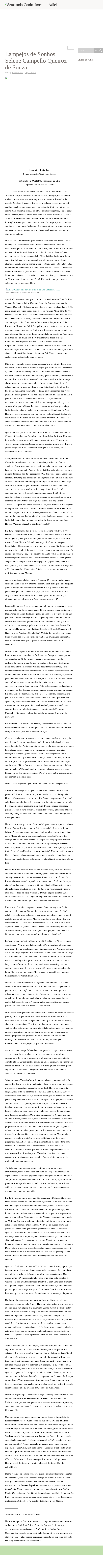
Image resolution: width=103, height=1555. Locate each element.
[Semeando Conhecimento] (31, 5)
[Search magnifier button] (100, 50)
